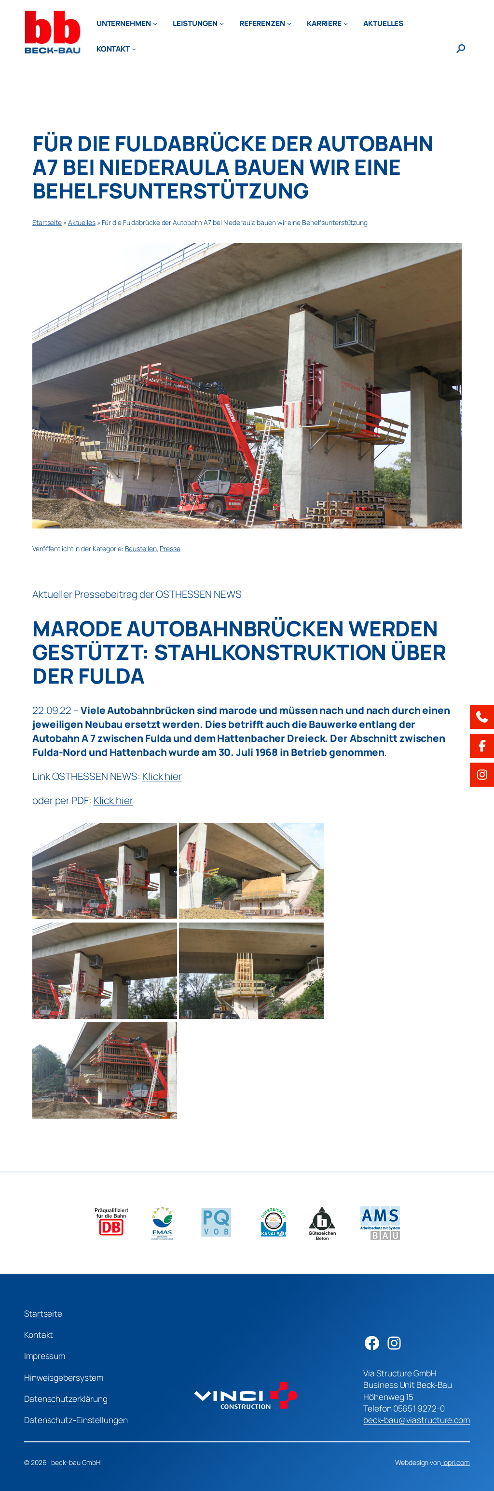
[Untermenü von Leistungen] (222, 23)
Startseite (47, 222)
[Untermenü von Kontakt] (134, 49)
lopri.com (455, 1462)
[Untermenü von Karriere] (345, 23)
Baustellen (141, 548)
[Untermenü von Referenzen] (289, 23)
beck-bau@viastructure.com (416, 1419)
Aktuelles (82, 222)
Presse (170, 548)
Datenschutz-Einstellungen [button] (76, 1419)
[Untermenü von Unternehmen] (155, 23)
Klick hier (162, 776)
